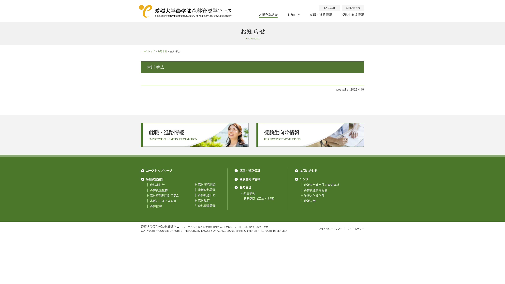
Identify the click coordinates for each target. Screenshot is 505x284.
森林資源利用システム (164, 195)
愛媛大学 (310, 201)
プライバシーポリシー (330, 228)
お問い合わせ (309, 171)
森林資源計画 (207, 195)
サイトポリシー (355, 228)
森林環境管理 (207, 206)
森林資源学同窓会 (315, 190)
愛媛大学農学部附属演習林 (321, 185)
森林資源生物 (159, 190)
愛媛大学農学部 (314, 195)
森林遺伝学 (157, 185)
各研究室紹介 (268, 15)
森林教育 (204, 200)
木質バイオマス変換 (163, 201)
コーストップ (148, 51)
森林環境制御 (207, 184)
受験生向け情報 (353, 15)
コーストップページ (159, 171)
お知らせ (293, 15)
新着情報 (249, 193)
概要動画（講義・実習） (259, 199)
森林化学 (156, 206)
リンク (304, 179)
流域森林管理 (207, 190)
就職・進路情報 (321, 15)
